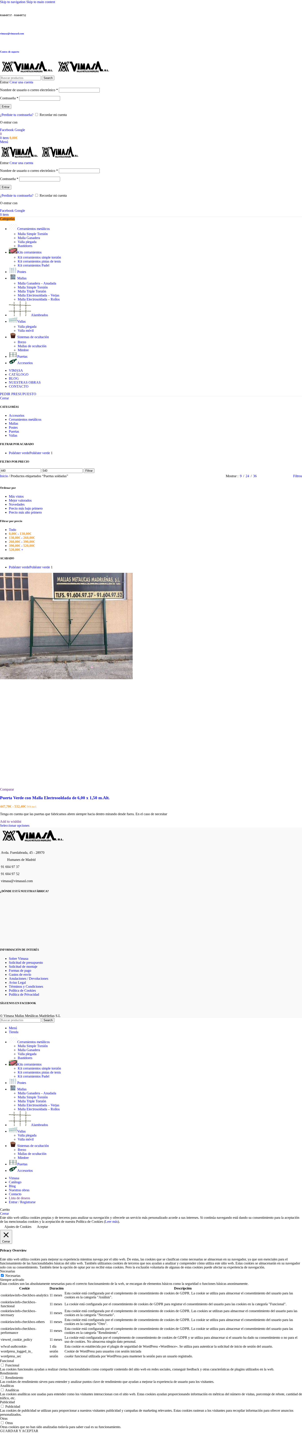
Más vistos (16, 496)
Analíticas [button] (7, 1386)
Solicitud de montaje (23, 966)
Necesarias (12, 1276)
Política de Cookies (22, 990)
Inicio (4, 476)
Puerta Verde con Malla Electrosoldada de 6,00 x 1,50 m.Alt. (55, 797)
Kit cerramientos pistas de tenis (39, 261)
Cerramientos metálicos (25, 419)
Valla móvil (26, 330)
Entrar (6, 106)
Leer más (111, 1221)
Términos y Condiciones (26, 986)
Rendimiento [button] (9, 1373)
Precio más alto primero (25, 512)
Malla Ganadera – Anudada (37, 283)
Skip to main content (40, 2)
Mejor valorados (20, 500)
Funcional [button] (7, 1361)
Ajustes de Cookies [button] (17, 1227)
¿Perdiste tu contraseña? (16, 115)
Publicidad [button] (7, 1402)
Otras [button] (4, 1418)
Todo (12, 530)
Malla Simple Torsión (33, 234)
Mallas (13, 423)
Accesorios (16, 415)
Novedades (17, 504)
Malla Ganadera (29, 238)
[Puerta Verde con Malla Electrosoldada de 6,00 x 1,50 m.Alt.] (66, 678)
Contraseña (9, 98)
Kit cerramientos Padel (33, 265)
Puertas (14, 431)
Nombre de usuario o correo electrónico (29, 90)
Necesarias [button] (7, 1271)
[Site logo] (28, 73)
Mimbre (23, 350)
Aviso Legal (17, 982)
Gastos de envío (20, 974)
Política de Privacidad (24, 994)
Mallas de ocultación (32, 346)
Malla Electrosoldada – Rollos (39, 299)
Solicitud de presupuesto (26, 962)
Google (20, 130)
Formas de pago (20, 970)
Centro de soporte (9, 51)
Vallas (13, 435)
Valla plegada (27, 242)
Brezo (22, 342)
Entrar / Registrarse (22, 1202)
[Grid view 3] (275, 476)
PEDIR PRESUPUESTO (18, 394)
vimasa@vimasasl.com (12, 33)
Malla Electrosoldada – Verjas (38, 295)
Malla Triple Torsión (32, 291)
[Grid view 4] (284, 476)
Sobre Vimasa (18, 958)
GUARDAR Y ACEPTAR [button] (19, 1431)
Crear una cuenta (21, 82)
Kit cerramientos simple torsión (39, 257)
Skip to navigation (13, 2)
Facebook (7, 130)
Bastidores (25, 246)
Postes (13, 427)
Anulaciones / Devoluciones (28, 978)
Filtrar (89, 470)
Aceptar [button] (42, 1227)
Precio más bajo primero (26, 508)
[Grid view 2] (267, 476)
